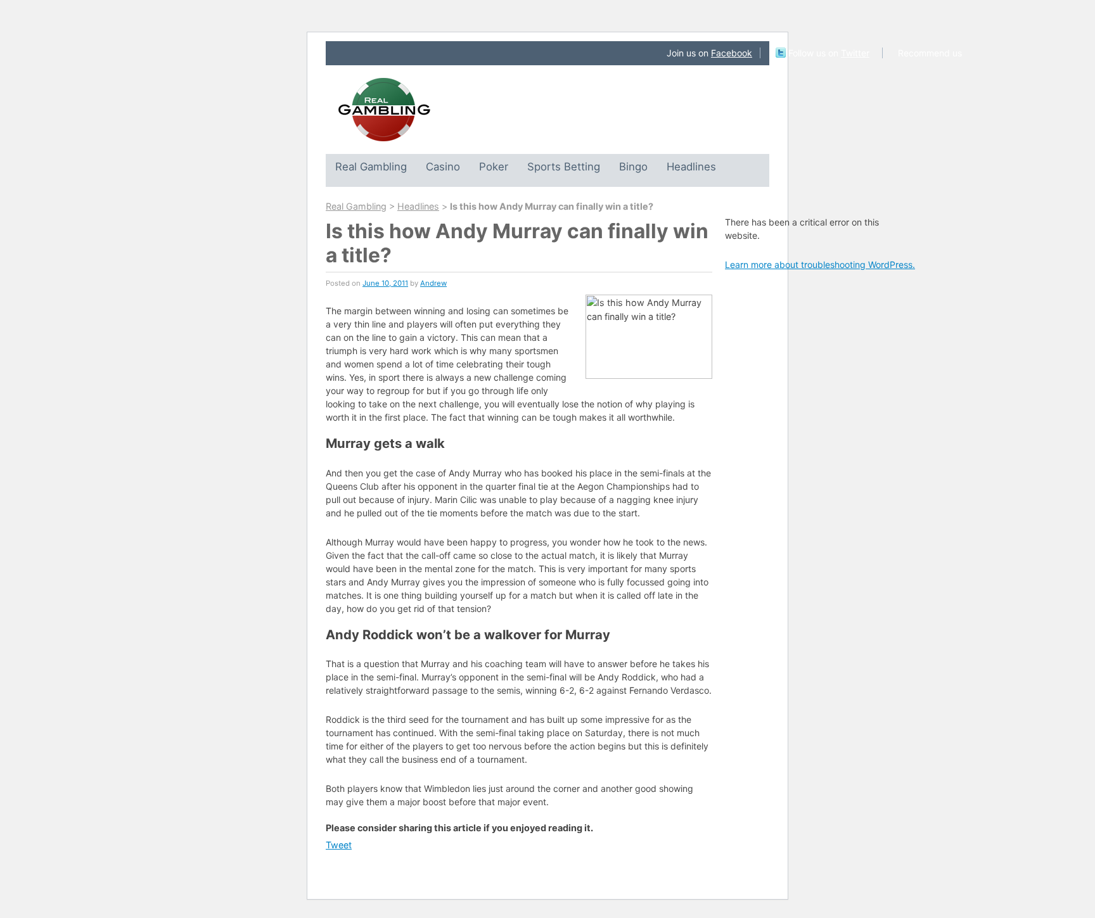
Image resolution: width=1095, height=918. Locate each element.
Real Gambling (371, 166)
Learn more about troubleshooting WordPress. (820, 264)
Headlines (691, 166)
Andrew (433, 283)
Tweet (339, 844)
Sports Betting (563, 166)
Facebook (731, 53)
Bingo (633, 166)
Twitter (855, 53)
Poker (493, 166)
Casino (443, 166)
